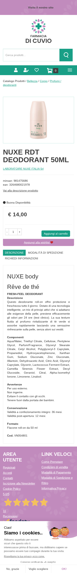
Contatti (8, 478)
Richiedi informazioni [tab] (21, 258)
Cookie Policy (12, 488)
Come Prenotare (52, 461)
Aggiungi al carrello (56, 233)
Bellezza (32, 81)
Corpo (44, 81)
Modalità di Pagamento (56, 472)
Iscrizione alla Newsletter (19, 483)
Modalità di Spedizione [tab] (45, 252)
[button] (7, 231)
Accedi (7, 472)
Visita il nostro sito (41, 7)
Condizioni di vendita (54, 467)
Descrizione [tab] (14, 252)
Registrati (9, 467)
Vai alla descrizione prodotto (20, 190)
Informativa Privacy (54, 488)
